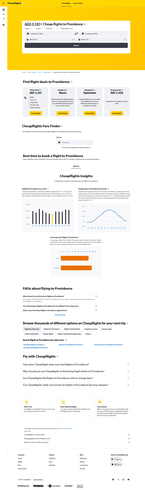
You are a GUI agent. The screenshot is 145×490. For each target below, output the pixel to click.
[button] (3, 3)
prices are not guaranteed (65, 428)
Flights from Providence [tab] (52, 329)
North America (32, 72)
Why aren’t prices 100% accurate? (36, 442)
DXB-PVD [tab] (76, 166)
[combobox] (29, 28)
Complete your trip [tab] (90, 329)
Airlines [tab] (88, 334)
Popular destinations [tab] (32, 334)
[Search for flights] (3, 10)
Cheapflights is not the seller (34, 435)
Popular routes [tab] (107, 329)
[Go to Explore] (3, 19)
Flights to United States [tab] (72, 329)
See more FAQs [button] (60, 315)
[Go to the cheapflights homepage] (15, 3)
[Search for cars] (3, 14)
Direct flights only (67, 28)
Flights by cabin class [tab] (32, 329)
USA (40, 72)
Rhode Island (47, 72)
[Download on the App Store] (116, 464)
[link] (36, 113)
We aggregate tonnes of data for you (37, 439)
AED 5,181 (32, 24)
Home (23, 72)
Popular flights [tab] (48, 334)
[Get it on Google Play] (116, 459)
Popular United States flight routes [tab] (69, 334)
